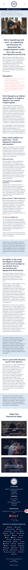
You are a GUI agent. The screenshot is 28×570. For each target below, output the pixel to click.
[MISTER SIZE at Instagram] (13, 516)
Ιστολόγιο (11, 12)
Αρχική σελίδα (4, 12)
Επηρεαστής (14, 505)
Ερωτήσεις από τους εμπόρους (14, 502)
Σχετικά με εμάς (14, 494)
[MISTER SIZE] (14, 481)
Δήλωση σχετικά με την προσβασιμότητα (14, 559)
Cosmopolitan (7, 214)
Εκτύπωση (14, 560)
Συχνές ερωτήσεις (14, 499)
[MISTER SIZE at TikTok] (17, 516)
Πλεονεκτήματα (14, 490)
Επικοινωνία (14, 503)
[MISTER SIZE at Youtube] (15, 516)
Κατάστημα (14, 492)
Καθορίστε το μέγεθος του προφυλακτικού (14, 489)
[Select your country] (24, 4)
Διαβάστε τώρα (13, 433)
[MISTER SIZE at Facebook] (10, 516)
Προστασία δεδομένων (14, 561)
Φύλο (15, 12)
